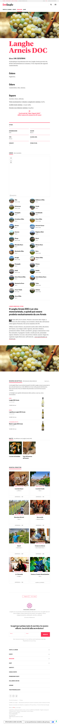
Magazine (8, 0)
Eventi (14, 9)
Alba (16, 200)
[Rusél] (19, 535)
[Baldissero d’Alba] (32, 201)
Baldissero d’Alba (40, 200)
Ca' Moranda (19, 574)
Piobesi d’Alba (39, 257)
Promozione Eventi (14, 676)
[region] (29, 176)
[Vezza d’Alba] (11, 297)
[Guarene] (11, 233)
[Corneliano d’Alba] (11, 220)
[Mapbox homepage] (13, 195)
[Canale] (32, 207)
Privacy (21, 700)
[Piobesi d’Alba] (32, 259)
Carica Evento (13, 672)
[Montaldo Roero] (11, 246)
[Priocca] (32, 265)
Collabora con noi (14, 681)
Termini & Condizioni (13, 700)
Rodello (37, 270)
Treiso (37, 283)
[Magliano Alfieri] (32, 233)
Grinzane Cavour (40, 225)
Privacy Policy (33, 704)
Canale (37, 206)
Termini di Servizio (41, 704)
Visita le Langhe (7, 9)
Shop (24, 9)
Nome (11, 633)
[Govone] (11, 227)
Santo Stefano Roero (41, 277)
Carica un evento (52, 0)
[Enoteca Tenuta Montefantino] (40, 564)
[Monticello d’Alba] (11, 252)
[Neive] (32, 252)
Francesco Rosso (40, 546)
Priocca (38, 264)
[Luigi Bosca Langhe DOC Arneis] (45, 414)
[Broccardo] (40, 507)
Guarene (17, 232)
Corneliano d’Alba (19, 219)
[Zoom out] (11, 160)
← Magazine (25, 596)
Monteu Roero (39, 245)
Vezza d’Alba (18, 296)
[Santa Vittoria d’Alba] (11, 278)
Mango (16, 238)
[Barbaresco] (11, 207)
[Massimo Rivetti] (19, 507)
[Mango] (11, 239)
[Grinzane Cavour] (32, 227)
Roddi (16, 270)
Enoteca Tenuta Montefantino (40, 574)
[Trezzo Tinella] (11, 291)
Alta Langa (17, 291)
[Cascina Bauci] (19, 479)
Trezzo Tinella (18, 290)
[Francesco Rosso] (40, 535)
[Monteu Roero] (32, 246)
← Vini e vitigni (33, 596)
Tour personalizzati (14, 689)
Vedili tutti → (47, 381)
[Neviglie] (11, 259)
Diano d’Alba (39, 219)
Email (27, 633)
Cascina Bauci (19, 489)
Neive (37, 251)
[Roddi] (11, 271)
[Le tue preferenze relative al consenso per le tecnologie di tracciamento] (56, 721)
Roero (37, 201)
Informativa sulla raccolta (13, 722)
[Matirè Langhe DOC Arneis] (45, 426)
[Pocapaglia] (11, 265)
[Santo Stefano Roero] (32, 278)
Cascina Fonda (40, 489)
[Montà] (32, 239)
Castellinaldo (39, 213)
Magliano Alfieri (40, 232)
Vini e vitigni (14, 0)
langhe (8, 4)
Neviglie (17, 257)
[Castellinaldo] (32, 214)
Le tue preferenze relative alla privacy (37, 722)
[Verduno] (32, 291)
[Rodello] (32, 271)
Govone (17, 225)
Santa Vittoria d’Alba (20, 277)
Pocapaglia (17, 264)
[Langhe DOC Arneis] (45, 402)
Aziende (11, 685)
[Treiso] (32, 284)
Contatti (11, 667)
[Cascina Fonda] (40, 479)
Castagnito (17, 213)
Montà (37, 238)
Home (4, 0)
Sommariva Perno (19, 283)
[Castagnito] (11, 214)
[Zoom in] (11, 158)
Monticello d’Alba (19, 251)
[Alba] (11, 201)
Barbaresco (18, 206)
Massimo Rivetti (19, 517)
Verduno (38, 290)
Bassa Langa (17, 201)
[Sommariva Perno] (11, 284)
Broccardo (40, 517)
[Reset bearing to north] (11, 162)
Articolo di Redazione (29, 617)
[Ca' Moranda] (19, 564)
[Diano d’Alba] (32, 220)
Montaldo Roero (19, 245)
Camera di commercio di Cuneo (31, 115)
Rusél (19, 546)
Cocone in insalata (14, 456)
